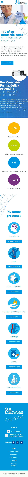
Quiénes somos (14, 451)
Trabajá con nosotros (14, 464)
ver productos (14, 241)
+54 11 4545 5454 (16, 431)
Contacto (14, 460)
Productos (7, 62)
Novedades (14, 457)
